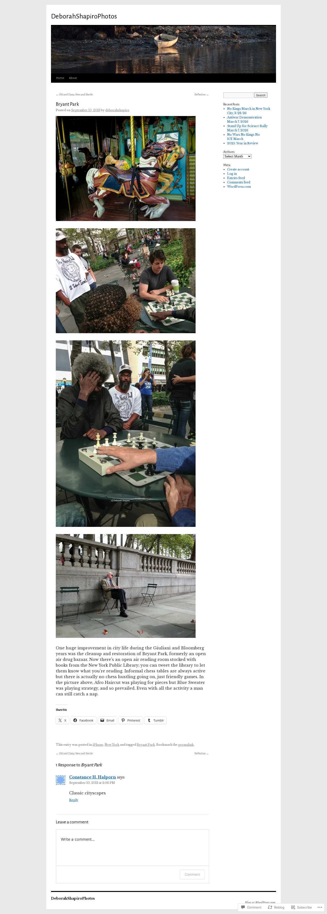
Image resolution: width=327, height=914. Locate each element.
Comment (192, 874)
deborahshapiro (117, 110)
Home (60, 78)
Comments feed (238, 182)
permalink (186, 744)
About (73, 78)
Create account (238, 169)
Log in (232, 173)
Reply (73, 800)
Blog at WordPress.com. (260, 902)
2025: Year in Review (242, 143)
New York (112, 744)
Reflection (202, 94)
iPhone (98, 744)
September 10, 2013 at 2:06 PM (92, 783)
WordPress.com (239, 186)
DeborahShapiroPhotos (84, 16)
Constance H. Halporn (92, 777)
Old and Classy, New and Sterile (74, 94)
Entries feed (236, 178)
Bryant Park (67, 104)
